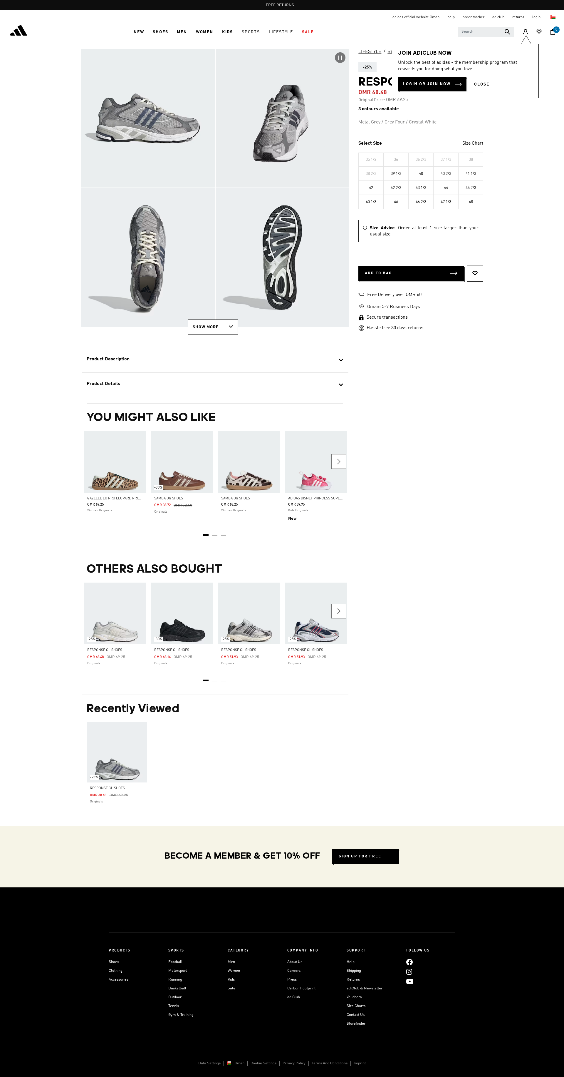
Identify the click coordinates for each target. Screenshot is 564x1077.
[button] (138, 32)
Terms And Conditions (330, 1063)
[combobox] (486, 32)
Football (175, 962)
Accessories (118, 979)
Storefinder (356, 1024)
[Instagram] (409, 972)
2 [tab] (215, 533)
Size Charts (356, 1006)
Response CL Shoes (104, 650)
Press (292, 979)
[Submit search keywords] (507, 31)
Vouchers (354, 997)
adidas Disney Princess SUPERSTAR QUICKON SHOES (333, 498)
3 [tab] (224, 533)
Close (481, 84)
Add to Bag (378, 273)
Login (536, 17)
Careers (294, 971)
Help (351, 962)
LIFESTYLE (369, 51)
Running (175, 979)
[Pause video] (340, 57)
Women (234, 971)
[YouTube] (409, 981)
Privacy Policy (294, 1063)
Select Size (370, 143)
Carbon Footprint (301, 988)
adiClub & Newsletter (364, 988)
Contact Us (356, 1015)
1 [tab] (206, 533)
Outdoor (175, 997)
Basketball (177, 988)
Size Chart (472, 143)
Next (338, 461)
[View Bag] (552, 32)
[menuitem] (138, 32)
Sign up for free (360, 856)
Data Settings (209, 1063)
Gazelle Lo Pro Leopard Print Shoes (120, 498)
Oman (239, 1063)
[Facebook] (409, 962)
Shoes (114, 962)
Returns (353, 979)
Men (231, 962)
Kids (231, 979)
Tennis (173, 1006)
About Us (294, 962)
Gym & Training (181, 1015)
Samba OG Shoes (168, 498)
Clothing (115, 971)
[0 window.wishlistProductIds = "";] (539, 32)
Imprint (360, 1063)
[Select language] (553, 17)
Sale (231, 988)
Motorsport (177, 971)
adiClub (293, 997)
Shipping (354, 971)
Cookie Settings (263, 1063)
